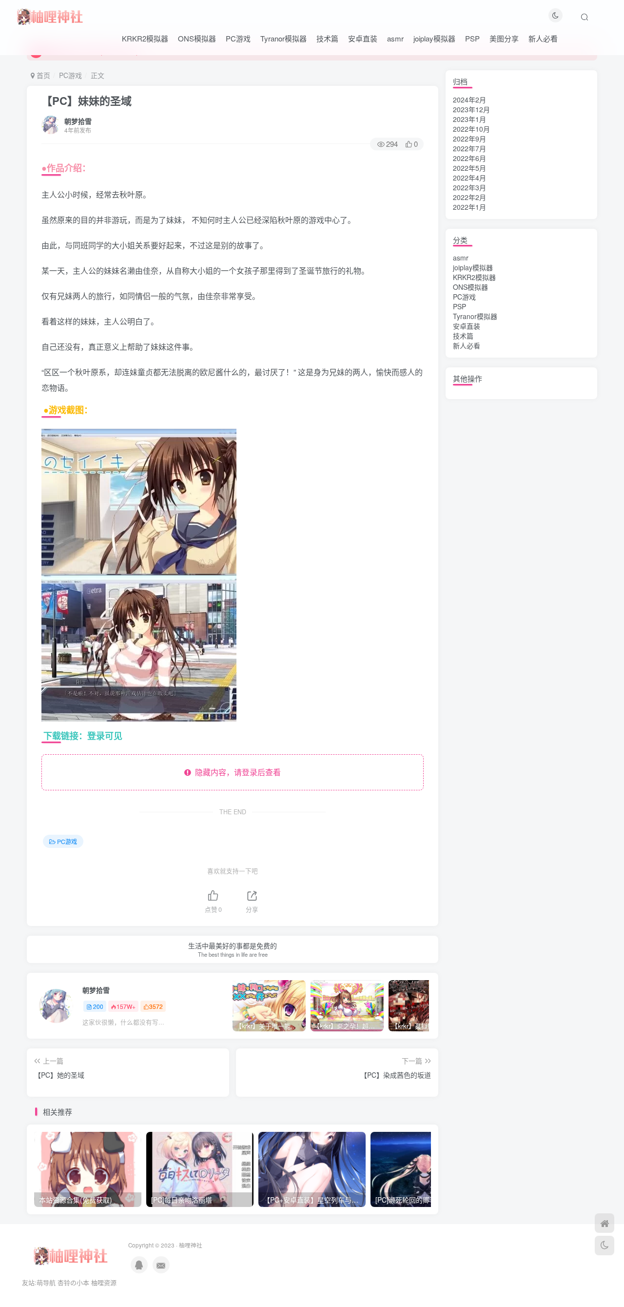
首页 (42, 75)
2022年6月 (469, 158)
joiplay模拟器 (434, 38)
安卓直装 (362, 38)
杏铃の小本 (73, 1282)
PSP (472, 38)
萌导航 (46, 1282)
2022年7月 (469, 148)
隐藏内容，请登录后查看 (236, 772)
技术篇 (327, 38)
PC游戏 (238, 38)
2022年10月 (471, 129)
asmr (395, 38)
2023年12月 (471, 109)
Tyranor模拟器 (283, 38)
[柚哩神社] (49, 15)
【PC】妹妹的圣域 (86, 100)
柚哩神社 (190, 1245)
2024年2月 (469, 99)
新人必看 (543, 38)
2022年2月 (469, 197)
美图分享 (504, 38)
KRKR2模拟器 (145, 38)
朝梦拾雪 (78, 121)
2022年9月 (469, 138)
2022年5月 (469, 168)
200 (98, 1006)
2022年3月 (469, 187)
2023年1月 (469, 119)
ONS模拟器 (197, 38)
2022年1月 (469, 207)
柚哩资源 (104, 1282)
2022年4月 (469, 177)
